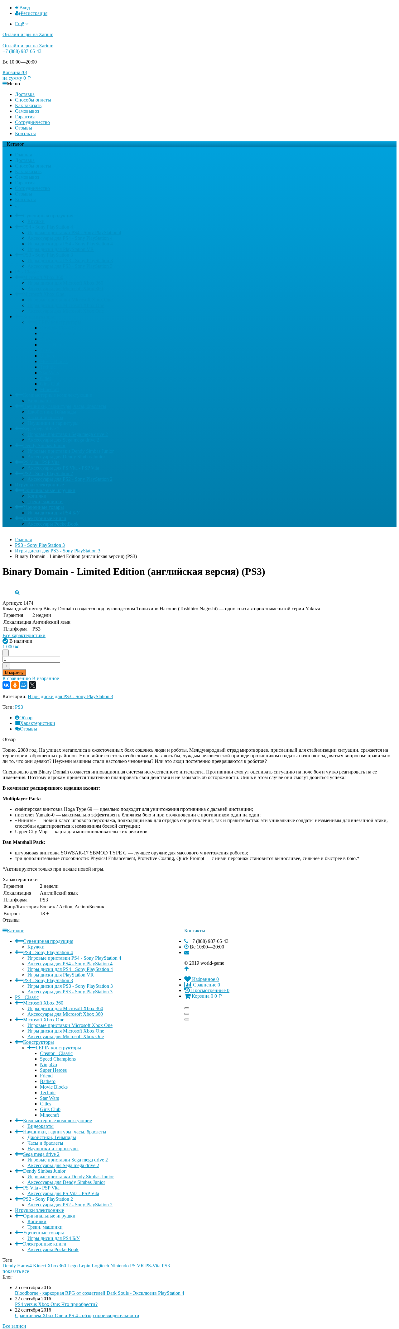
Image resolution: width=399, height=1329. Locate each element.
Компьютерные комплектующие (57, 395)
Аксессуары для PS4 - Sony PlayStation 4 (70, 238)
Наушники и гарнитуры (53, 423)
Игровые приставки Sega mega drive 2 (67, 434)
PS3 (19, 707)
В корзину (14, 672)
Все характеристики (24, 635)
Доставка (25, 94)
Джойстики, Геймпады (51, 411)
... (17, 205)
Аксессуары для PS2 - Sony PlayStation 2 (70, 479)
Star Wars (49, 372)
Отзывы (23, 127)
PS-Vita (153, 1265)
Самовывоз (27, 111)
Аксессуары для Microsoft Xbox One (65, 311)
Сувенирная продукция (48, 215)
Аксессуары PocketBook (53, 524)
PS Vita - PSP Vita (41, 462)
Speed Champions (58, 333)
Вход (24, 7)
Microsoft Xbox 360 (43, 277)
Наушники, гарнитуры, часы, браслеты (64, 406)
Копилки (36, 496)
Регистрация (34, 13)
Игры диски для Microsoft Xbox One (65, 305)
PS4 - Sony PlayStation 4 (48, 226)
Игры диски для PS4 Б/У (53, 512)
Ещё (20, 23)
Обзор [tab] (25, 717)
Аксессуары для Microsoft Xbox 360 (65, 288)
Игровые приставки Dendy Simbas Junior (70, 451)
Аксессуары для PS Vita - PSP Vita (63, 468)
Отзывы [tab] (28, 728)
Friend (46, 350)
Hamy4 (24, 1265)
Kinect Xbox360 (49, 1265)
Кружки (36, 221)
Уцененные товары (43, 507)
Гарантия (25, 116)
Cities (45, 378)
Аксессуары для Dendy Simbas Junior (66, 456)
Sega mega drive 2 (41, 428)
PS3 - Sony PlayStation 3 (48, 255)
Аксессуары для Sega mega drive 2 (63, 439)
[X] (32, 685)
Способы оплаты (33, 99)
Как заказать (28, 105)
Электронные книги (44, 518)
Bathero (47, 355)
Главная (23, 154)
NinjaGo (48, 339)
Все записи (14, 1326)
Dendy (9, 1265)
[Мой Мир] (23, 685)
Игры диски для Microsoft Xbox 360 (65, 283)
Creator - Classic (56, 327)
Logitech (100, 1265)
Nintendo (119, 1265)
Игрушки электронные (39, 484)
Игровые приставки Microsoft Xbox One (70, 299)
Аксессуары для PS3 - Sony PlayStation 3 (70, 266)
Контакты (25, 133)
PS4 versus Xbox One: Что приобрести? (56, 1304)
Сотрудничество (32, 122)
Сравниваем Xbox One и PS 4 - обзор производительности (77, 1315)
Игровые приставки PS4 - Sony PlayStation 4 (74, 232)
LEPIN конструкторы (58, 322)
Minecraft (49, 389)
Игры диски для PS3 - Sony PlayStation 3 (70, 260)
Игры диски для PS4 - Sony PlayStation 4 (70, 243)
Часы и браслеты (45, 417)
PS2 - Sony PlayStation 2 (48, 473)
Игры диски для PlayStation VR (60, 249)
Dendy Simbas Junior (44, 445)
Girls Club (50, 383)
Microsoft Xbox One (43, 294)
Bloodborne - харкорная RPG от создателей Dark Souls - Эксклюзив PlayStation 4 (99, 1293)
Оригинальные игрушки (49, 490)
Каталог (15, 930)
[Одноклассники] (15, 685)
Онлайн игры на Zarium (27, 34)
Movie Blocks (54, 361)
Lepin (84, 1265)
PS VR (137, 1265)
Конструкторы (38, 316)
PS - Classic (27, 271)
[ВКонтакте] (6, 685)
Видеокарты (40, 400)
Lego (72, 1265)
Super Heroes (53, 344)
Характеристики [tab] (37, 723)
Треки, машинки (45, 501)
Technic (47, 367)
